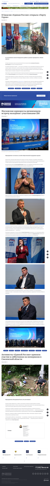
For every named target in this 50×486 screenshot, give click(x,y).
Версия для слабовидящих (45, 1)
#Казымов (44, 350)
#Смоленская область (19, 441)
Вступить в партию (45, 5)
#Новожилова (32, 350)
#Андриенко (38, 350)
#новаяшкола (11, 88)
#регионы (33, 88)
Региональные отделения (24, 5)
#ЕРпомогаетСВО (24, 350)
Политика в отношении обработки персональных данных (10, 482)
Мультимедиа (38, 5)
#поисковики (33, 441)
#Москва (5, 350)
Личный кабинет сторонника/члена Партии (41, 3)
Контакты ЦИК (4, 468)
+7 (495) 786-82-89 (41, 467)
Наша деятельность (16, 5)
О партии (3, 5)
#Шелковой (17, 350)
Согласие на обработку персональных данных (8, 483)
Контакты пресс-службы (17, 468)
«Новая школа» (21, 81)
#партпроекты (18, 88)
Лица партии (8, 5)
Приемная (32, 5)
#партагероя (39, 88)
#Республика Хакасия (26, 88)
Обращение (28, 3)
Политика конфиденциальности (6, 481)
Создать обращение (41, 95)
